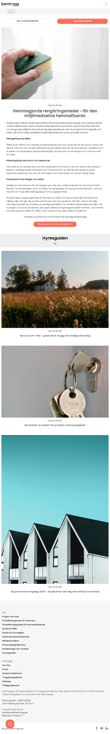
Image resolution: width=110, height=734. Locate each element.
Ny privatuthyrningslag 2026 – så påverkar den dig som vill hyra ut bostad (55, 592)
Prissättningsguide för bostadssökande (23, 625)
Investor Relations (12, 673)
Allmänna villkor (10, 641)
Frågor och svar (10, 617)
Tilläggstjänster (10, 686)
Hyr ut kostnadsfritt (27, 21)
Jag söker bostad (82, 21)
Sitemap (6, 682)
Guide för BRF (9, 629)
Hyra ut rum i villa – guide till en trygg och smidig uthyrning (55, 336)
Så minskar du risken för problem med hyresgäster (55, 425)
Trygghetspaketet (12, 678)
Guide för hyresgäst (13, 633)
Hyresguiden (9, 653)
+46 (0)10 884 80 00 (12, 710)
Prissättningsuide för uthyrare (18, 621)
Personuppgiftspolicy (13, 645)
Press (5, 669)
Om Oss (6, 665)
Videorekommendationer (16, 637)
